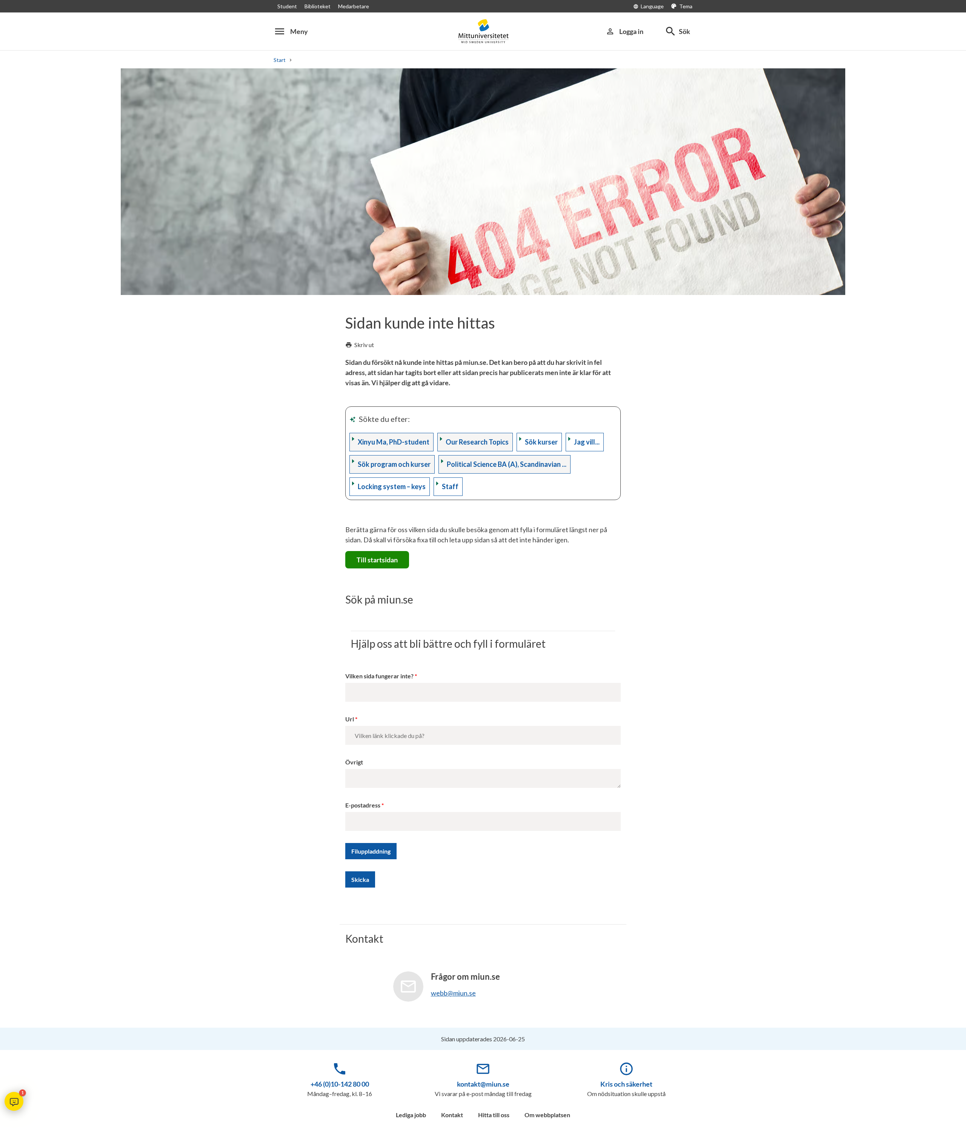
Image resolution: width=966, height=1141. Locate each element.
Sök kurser (541, 442)
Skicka (360, 879)
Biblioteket (318, 6)
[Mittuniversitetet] (483, 31)
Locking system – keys (392, 486)
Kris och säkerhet (626, 1084)
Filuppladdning (371, 851)
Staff (450, 486)
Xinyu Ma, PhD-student (393, 442)
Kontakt (452, 1114)
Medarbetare (353, 6)
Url (349, 719)
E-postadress (362, 805)
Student (287, 6)
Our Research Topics (477, 442)
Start (280, 60)
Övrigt (354, 762)
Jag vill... (587, 442)
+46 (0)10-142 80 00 (340, 1084)
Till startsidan (377, 560)
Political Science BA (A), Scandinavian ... (506, 464)
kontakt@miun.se (483, 1084)
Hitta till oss (493, 1114)
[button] (14, 1101)
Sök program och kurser (394, 464)
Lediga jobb (411, 1114)
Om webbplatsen (547, 1114)
